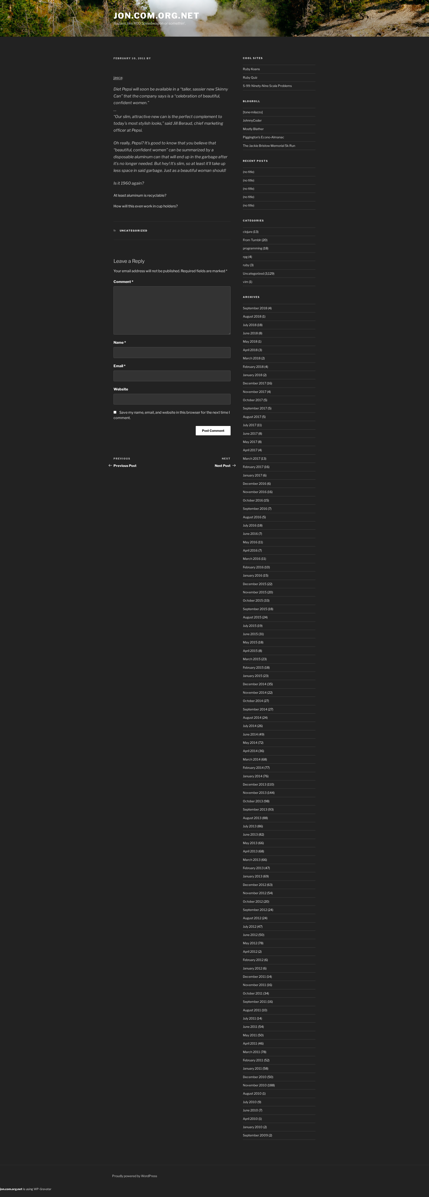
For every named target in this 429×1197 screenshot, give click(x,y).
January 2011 (252, 1068)
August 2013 (252, 818)
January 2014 (252, 776)
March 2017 (251, 458)
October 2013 (253, 801)
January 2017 (252, 475)
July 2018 (250, 325)
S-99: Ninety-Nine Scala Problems (267, 86)
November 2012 (254, 893)
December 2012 (254, 885)
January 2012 (252, 968)
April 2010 (250, 1119)
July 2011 (249, 1018)
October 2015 (253, 600)
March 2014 (252, 759)
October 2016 (253, 500)
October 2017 (253, 400)
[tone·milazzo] (253, 112)
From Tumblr (252, 240)
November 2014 (255, 692)
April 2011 (250, 1043)
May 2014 (250, 742)
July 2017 (249, 425)
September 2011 (255, 1001)
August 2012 (252, 918)
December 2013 (254, 784)
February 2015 (253, 667)
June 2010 (250, 1110)
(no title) (248, 172)
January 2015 (252, 676)
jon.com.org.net (157, 16)
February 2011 (253, 1060)
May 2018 (250, 341)
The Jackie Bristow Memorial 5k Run (269, 146)
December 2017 (254, 383)
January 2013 (252, 876)
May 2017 (250, 442)
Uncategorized (134, 230)
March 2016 (252, 559)
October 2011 (253, 993)
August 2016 (252, 517)
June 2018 (250, 333)
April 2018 (250, 350)
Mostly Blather (253, 129)
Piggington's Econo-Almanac (263, 137)
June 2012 (250, 935)
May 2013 (250, 843)
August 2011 (252, 1010)
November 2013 (255, 792)
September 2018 (255, 308)
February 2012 (253, 960)
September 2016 (255, 508)
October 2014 (253, 701)
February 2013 (253, 868)
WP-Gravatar (42, 1189)
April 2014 (250, 751)
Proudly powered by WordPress (134, 1176)
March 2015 (252, 659)
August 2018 (252, 316)
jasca (118, 78)
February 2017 (253, 467)
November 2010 (255, 1085)
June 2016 (250, 533)
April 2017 (250, 450)
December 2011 (254, 976)
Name (120, 342)
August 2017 (252, 417)
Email (120, 366)
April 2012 (250, 951)
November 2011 (254, 985)
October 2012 (253, 901)
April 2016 (250, 550)
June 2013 (250, 834)
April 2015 (250, 651)
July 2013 (250, 826)
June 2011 (250, 1026)
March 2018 (252, 358)
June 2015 (250, 634)
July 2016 (250, 525)
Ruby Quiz (250, 77)
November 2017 (254, 392)
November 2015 (255, 592)
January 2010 (253, 1127)
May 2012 (250, 943)
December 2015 (254, 584)
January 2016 (252, 575)
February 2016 (253, 567)
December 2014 (254, 684)
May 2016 (250, 542)
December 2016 (254, 483)
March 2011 (251, 1052)
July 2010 (250, 1102)
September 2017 (255, 408)
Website (121, 389)
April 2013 (250, 851)
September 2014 (255, 709)
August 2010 (252, 1093)
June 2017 (250, 433)
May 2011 (250, 1035)
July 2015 (250, 626)
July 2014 (250, 726)
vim (245, 282)
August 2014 (252, 717)
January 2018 (252, 375)
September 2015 (255, 609)
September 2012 (255, 910)
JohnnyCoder (252, 120)
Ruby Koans (251, 69)
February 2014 (253, 767)
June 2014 (250, 734)
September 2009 (255, 1135)
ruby (246, 265)
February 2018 (253, 367)
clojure (247, 232)
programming (252, 248)
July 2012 (249, 926)
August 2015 (252, 617)
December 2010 (255, 1077)
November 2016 (255, 492)
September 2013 (255, 809)
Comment (123, 282)
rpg (245, 257)
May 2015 (250, 642)
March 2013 (252, 860)
